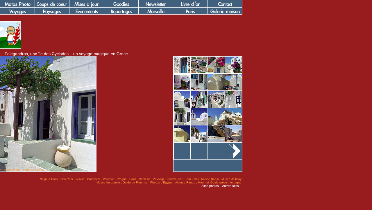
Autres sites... (232, 186)
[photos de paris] (190, 13)
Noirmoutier (175, 179)
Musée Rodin (210, 179)
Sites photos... (211, 186)
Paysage (159, 179)
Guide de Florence (135, 182)
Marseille (144, 179)
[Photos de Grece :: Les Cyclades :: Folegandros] (182, 72)
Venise (80, 179)
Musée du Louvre (108, 182)
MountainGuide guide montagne (220, 182)
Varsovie (108, 179)
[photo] (10, 47)
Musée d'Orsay (231, 179)
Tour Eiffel (191, 179)
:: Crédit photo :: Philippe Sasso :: (23, 170)
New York (66, 179)
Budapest (93, 179)
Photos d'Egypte (161, 182)
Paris (132, 179)
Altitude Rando (185, 182)
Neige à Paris (49, 179)
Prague (122, 179)
